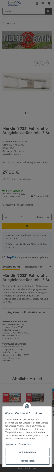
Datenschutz (25, 444)
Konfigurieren (28, 460)
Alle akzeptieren (27, 452)
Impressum (10, 444)
